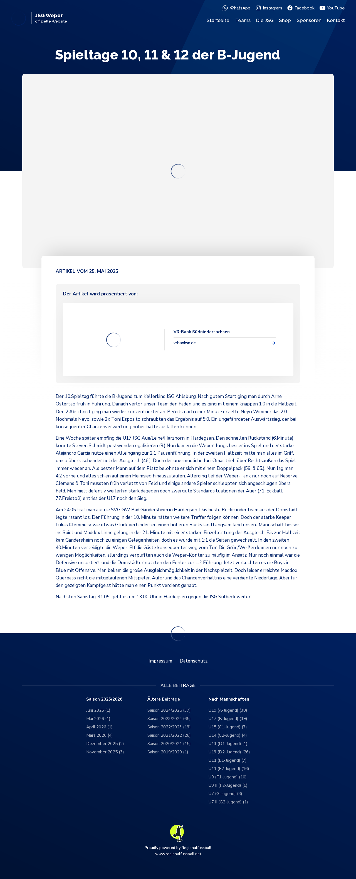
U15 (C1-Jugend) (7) (228, 727)
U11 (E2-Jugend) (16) (229, 768)
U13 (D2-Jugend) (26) (229, 752)
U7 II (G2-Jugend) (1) (228, 802)
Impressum (160, 661)
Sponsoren (309, 20)
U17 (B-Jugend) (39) (228, 718)
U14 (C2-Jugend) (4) (228, 735)
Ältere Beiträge (163, 699)
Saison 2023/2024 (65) (169, 718)
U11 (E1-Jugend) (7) (228, 760)
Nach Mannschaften (229, 699)
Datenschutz (193, 661)
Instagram (272, 8)
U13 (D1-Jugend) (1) (228, 743)
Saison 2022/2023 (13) (169, 727)
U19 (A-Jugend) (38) (228, 710)
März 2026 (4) (99, 735)
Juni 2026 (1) (98, 710)
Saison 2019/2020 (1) (167, 752)
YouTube (336, 8)
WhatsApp (240, 8)
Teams (243, 20)
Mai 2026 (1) (98, 718)
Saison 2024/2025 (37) (169, 710)
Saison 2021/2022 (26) (169, 735)
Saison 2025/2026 (104, 699)
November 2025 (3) (105, 752)
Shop (285, 20)
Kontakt (336, 20)
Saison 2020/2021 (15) (169, 743)
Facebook (305, 8)
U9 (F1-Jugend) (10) (228, 777)
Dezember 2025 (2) (105, 743)
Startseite (218, 20)
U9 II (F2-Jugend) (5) (228, 785)
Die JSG (264, 20)
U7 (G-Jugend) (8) (225, 793)
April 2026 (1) (99, 727)
